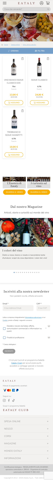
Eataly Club (16, 363)
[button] (41, 3)
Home (6, 45)
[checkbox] (4, 328)
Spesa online (15, 45)
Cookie (5, 320)
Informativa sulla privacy (33, 317)
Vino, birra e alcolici (29, 45)
